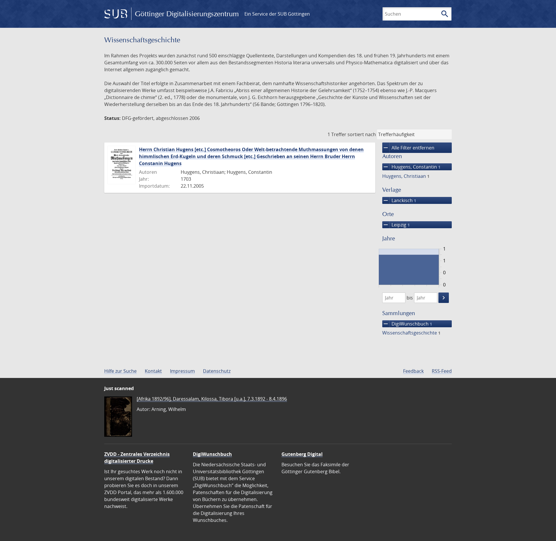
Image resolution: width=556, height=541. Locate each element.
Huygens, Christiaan (405, 176)
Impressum (182, 371)
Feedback (413, 371)
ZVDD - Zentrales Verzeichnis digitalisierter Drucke (137, 457)
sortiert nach (362, 134)
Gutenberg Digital (302, 454)
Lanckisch (399, 200)
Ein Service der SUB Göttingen (277, 14)
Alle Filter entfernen (408, 147)
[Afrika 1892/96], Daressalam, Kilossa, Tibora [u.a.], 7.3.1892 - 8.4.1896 (212, 399)
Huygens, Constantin (411, 166)
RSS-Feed (442, 371)
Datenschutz (217, 371)
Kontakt (153, 371)
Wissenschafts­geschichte (411, 333)
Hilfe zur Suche (120, 371)
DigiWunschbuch (407, 323)
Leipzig (396, 224)
